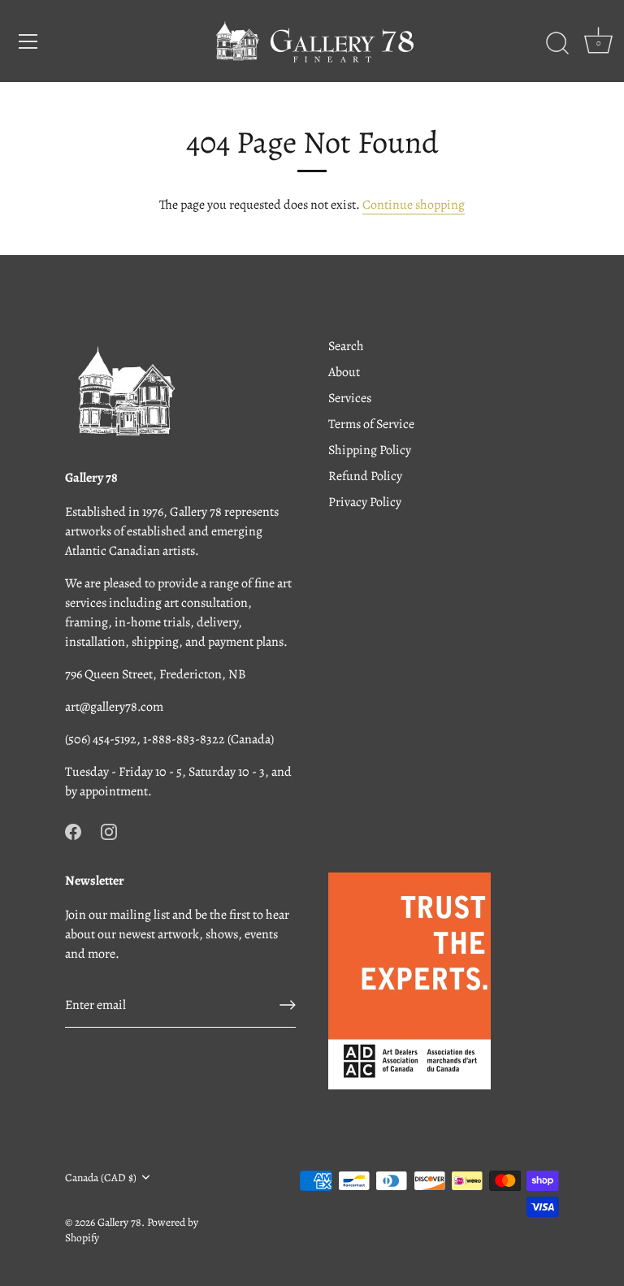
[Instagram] (109, 830)
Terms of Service (371, 424)
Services (349, 398)
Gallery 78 (119, 1222)
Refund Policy (365, 476)
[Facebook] (73, 830)
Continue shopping (413, 205)
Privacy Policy (364, 502)
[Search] (557, 44)
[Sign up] (288, 1005)
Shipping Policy (369, 450)
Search (346, 346)
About (344, 372)
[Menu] (28, 41)
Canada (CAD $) (100, 1177)
